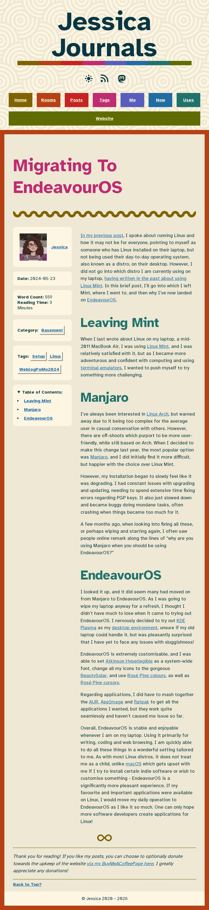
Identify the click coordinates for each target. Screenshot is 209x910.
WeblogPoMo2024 (39, 369)
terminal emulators (101, 368)
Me (132, 100)
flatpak (141, 702)
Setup (38, 356)
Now (160, 100)
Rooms (48, 100)
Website (104, 118)
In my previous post (102, 235)
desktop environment (135, 628)
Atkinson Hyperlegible (129, 661)
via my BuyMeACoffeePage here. (120, 864)
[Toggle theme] (87, 78)
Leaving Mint (37, 401)
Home (20, 100)
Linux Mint (158, 346)
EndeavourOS (38, 418)
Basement (52, 330)
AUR (93, 702)
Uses (188, 100)
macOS (134, 764)
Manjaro (32, 409)
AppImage (112, 702)
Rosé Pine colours (146, 675)
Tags (104, 100)
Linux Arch (157, 414)
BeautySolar (94, 675)
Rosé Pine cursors (100, 682)
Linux (55, 356)
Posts (76, 100)
